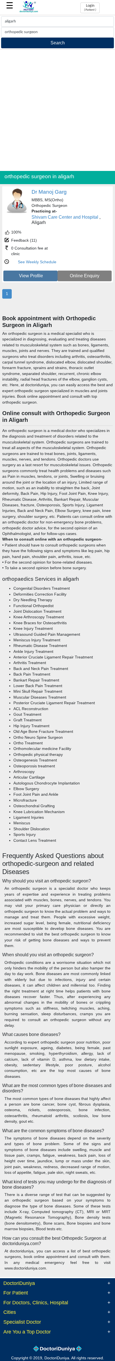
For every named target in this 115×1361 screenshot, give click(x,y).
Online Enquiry (84, 275)
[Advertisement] (57, 110)
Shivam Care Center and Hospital (65, 217)
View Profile (31, 275)
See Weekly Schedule (37, 262)
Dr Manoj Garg (49, 192)
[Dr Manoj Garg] (16, 212)
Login (90, 8)
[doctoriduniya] (29, 11)
